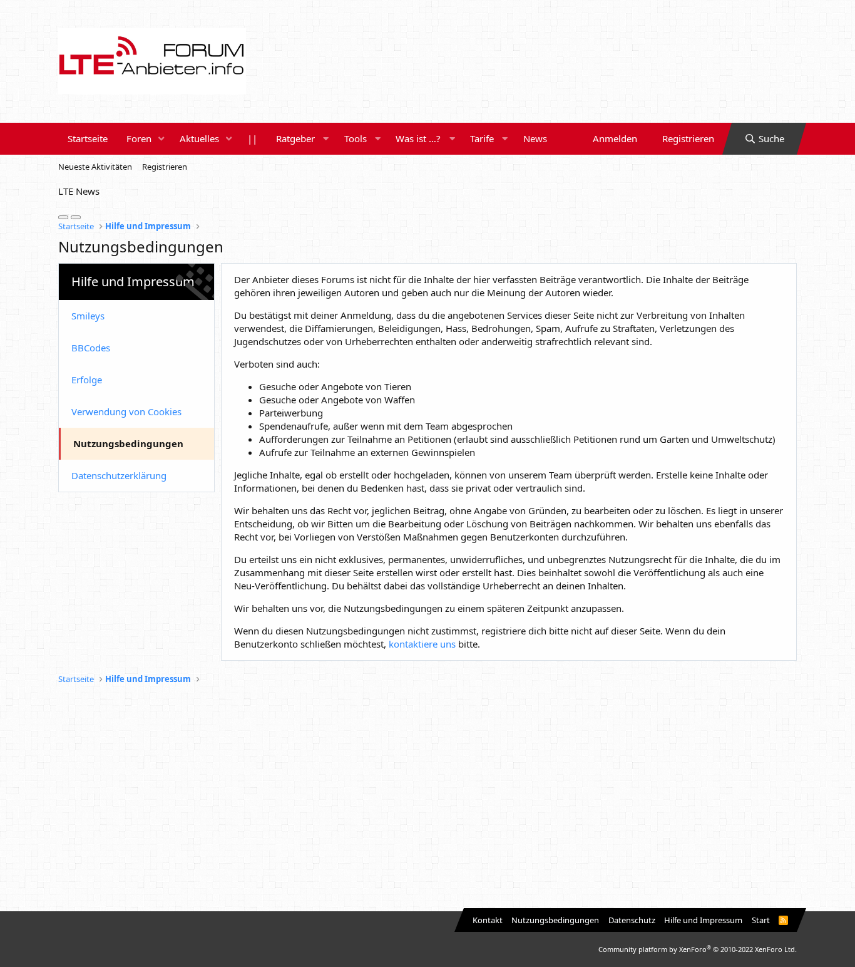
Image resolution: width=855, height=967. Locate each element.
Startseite (88, 138)
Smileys (88, 315)
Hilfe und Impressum (703, 920)
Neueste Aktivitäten (95, 166)
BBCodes (90, 347)
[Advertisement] (427, 798)
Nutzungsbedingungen (128, 443)
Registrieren (164, 166)
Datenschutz (631, 920)
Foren (138, 138)
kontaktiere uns (422, 644)
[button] (161, 139)
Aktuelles (199, 138)
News (535, 138)
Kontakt (488, 920)
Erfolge (86, 379)
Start (761, 920)
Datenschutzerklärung (118, 475)
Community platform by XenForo (697, 949)
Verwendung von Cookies (126, 411)
